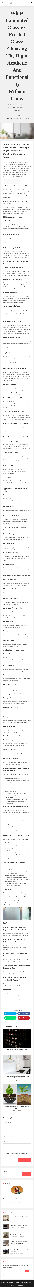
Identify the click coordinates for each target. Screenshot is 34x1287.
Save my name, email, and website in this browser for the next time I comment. (17, 1154)
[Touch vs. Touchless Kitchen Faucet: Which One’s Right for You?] (6, 1243)
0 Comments (20, 107)
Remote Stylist (8, 3)
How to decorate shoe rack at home (17, 1049)
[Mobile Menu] (31, 3)
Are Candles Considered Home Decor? (14, 1001)
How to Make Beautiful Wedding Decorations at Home (17, 999)
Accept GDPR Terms (10, 1275)
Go (27, 1271)
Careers (22, 1282)
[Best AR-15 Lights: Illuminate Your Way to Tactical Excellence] (6, 1251)
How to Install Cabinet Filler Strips (18, 1225)
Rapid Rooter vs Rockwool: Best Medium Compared (17, 1107)
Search (5, 1171)
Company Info (17, 1282)
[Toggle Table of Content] (16, 181)
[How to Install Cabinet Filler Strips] (6, 1226)
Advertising (3, 1282)
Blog (14, 107)
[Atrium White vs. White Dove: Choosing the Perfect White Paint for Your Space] (6, 1218)
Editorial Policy (10, 1282)
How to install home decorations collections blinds (16, 1003)
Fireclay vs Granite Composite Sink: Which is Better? (17, 1077)
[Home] (14, 115)
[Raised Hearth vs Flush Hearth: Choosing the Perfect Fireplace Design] (6, 1235)
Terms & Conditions (29, 1282)
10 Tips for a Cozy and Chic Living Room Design (16, 993)
